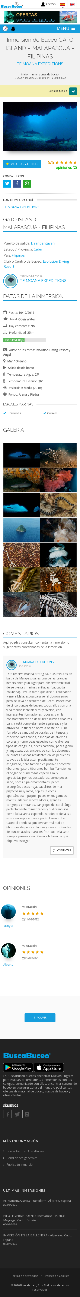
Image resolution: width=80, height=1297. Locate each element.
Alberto (8, 964)
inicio (24, 74)
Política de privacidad (24, 1276)
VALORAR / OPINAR (24, 164)
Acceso (50, 4)
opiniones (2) (66, 167)
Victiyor (8, 926)
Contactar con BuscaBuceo (25, 1151)
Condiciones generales (22, 1158)
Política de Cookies (57, 1276)
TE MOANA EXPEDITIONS (40, 63)
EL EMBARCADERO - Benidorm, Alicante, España (37, 1201)
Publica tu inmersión (20, 1164)
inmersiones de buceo (45, 74)
